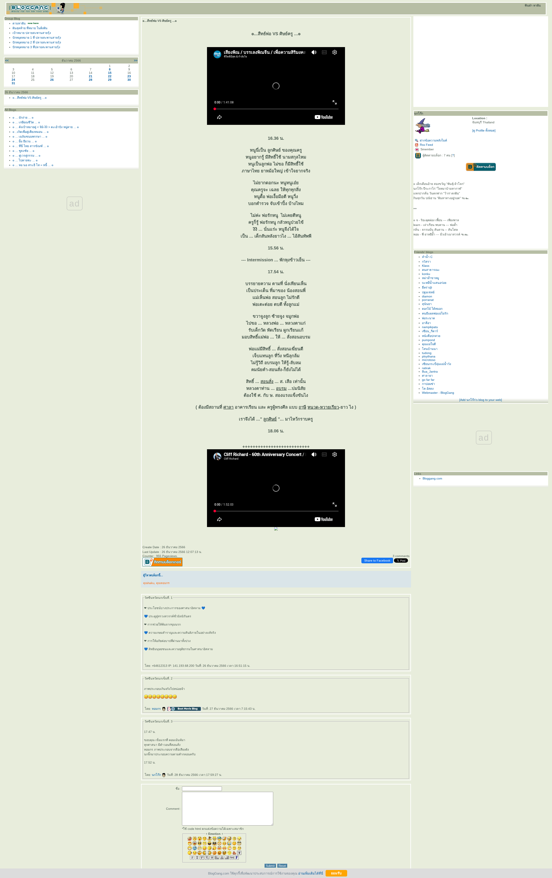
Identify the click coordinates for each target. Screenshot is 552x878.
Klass (425, 265)
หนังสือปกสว (431, 336)
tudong (426, 353)
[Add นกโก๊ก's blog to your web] (480, 400)
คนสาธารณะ (431, 269)
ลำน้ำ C (427, 257)
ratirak (426, 368)
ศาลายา (427, 375)
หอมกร (157, 708)
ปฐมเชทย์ (428, 292)
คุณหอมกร (162, 583)
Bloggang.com (432, 478)
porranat (428, 300)
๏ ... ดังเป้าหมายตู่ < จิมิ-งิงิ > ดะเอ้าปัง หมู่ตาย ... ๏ (46, 127)
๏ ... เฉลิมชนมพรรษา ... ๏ (30, 136)
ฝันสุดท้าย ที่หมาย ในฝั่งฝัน (30, 28)
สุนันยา (427, 304)
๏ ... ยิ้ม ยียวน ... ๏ (25, 141)
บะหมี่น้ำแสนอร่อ (434, 282)
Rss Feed (426, 144)
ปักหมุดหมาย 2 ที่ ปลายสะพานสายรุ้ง (37, 42)
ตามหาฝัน (19, 23)
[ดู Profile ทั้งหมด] (484, 130)
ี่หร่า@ (427, 287)
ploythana (428, 356)
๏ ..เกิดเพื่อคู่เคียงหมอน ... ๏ (31, 131)
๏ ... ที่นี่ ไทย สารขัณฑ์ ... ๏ (31, 146)
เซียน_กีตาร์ (430, 331)
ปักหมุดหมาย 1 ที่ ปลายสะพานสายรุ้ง (37, 37)
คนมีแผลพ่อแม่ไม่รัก (435, 313)
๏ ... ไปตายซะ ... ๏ (25, 160)
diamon (427, 296)
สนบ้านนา (430, 349)
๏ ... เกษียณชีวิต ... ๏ (26, 122)
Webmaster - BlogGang (438, 392)
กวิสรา (426, 261)
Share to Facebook (377, 560)
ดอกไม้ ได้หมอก (432, 308)
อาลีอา (426, 323)
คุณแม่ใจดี (429, 344)
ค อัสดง (428, 388)
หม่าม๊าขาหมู (430, 278)
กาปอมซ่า (428, 384)
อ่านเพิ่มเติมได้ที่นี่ (310, 873)
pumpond (428, 340)
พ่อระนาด (428, 318)
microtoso (428, 360)
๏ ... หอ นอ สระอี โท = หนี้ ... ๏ (33, 165)
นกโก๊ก (157, 774)
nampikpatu (430, 327)
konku (426, 274)
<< (7, 60)
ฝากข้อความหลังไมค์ (433, 140)
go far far (428, 379)
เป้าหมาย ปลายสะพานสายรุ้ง (32, 33)
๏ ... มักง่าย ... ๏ (23, 117)
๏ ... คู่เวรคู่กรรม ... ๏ (27, 155)
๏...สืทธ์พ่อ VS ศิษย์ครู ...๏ (30, 97)
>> (135, 60)
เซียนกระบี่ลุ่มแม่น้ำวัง (436, 364)
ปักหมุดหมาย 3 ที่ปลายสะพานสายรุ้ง (36, 47)
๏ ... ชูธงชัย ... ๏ (23, 150)
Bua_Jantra (430, 371)
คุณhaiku (148, 583)
